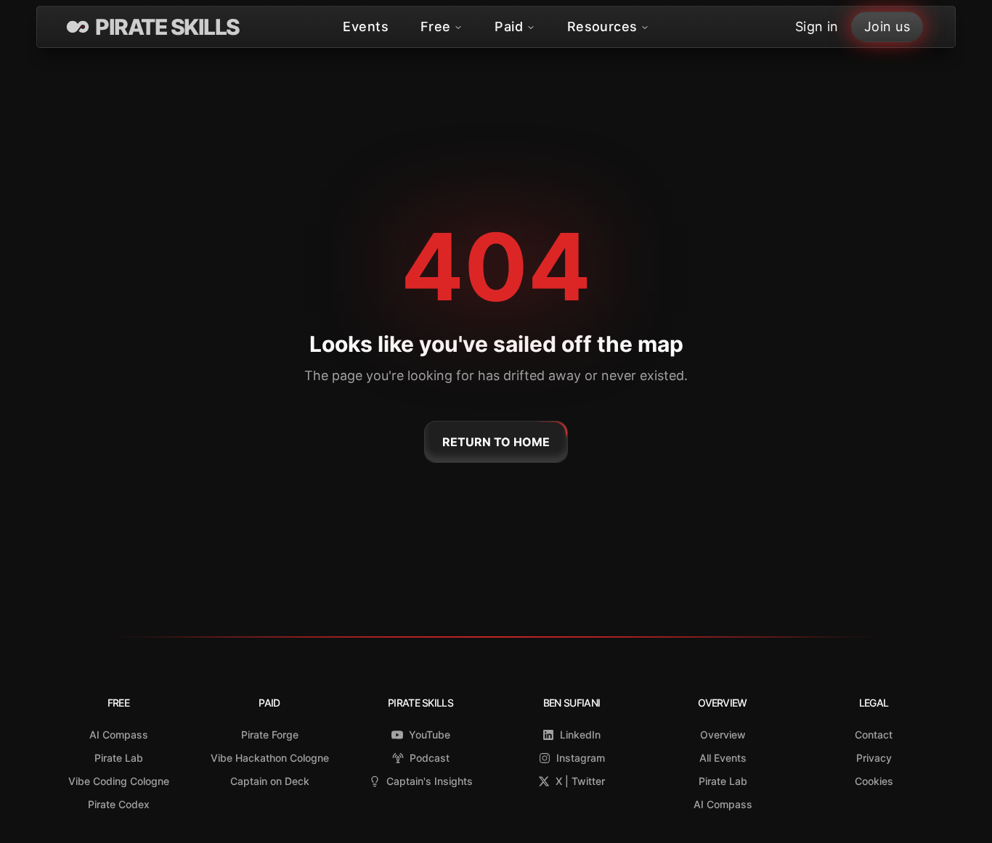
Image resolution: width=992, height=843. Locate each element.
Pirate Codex (119, 804)
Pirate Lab (118, 758)
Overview (723, 734)
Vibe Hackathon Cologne (270, 758)
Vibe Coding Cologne (118, 781)
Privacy (874, 758)
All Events (723, 758)
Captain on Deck (269, 781)
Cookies (874, 781)
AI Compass (118, 734)
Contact (874, 734)
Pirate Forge (269, 734)
